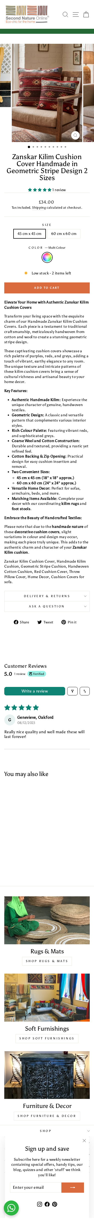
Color (47, 247)
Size (47, 225)
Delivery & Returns (47, 596)
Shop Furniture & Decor (47, 1116)
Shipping (39, 207)
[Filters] (72, 691)
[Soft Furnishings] (47, 998)
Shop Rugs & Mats (47, 961)
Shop (45, 1131)
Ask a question (47, 606)
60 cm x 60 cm (64, 233)
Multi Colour (47, 257)
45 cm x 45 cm (30, 233)
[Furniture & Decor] (47, 1075)
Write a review (35, 691)
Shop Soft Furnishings (47, 1038)
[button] (40, 190)
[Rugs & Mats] (47, 920)
